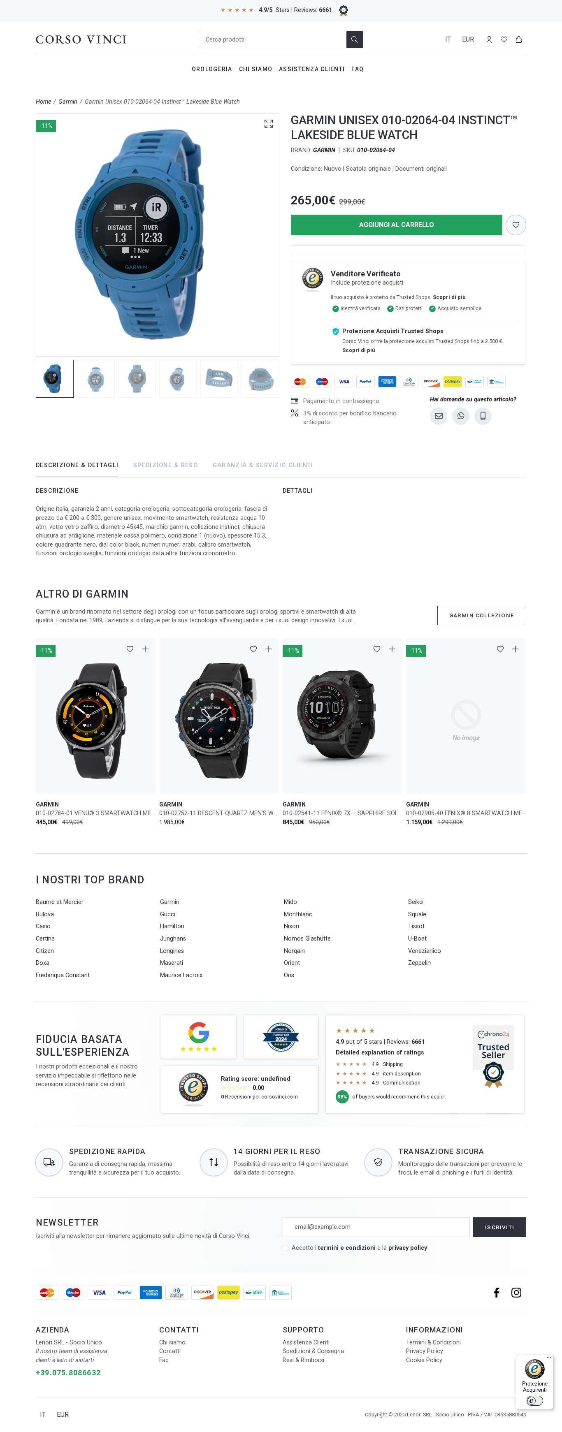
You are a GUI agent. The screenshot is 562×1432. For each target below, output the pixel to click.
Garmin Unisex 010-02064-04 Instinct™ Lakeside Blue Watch (162, 101)
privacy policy (407, 1247)
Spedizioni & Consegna (313, 1351)
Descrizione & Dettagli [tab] (77, 465)
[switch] (535, 1401)
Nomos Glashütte (307, 938)
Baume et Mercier (60, 902)
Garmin (67, 101)
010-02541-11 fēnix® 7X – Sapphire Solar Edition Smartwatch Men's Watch (343, 813)
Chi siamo (172, 1342)
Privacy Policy (424, 1351)
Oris (289, 975)
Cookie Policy (424, 1360)
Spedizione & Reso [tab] (165, 465)
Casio (43, 926)
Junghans (173, 938)
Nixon (291, 926)
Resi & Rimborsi (303, 1360)
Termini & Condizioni (433, 1342)
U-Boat (417, 938)
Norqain (294, 951)
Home (43, 101)
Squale (417, 914)
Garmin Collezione (481, 615)
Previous (32, 235)
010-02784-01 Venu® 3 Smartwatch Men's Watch (96, 813)
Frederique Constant (63, 975)
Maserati (171, 962)
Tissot (416, 926)
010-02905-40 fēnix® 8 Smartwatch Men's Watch (466, 813)
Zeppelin (419, 962)
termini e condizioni (347, 1247)
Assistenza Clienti (312, 69)
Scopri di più (449, 297)
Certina (45, 938)
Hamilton (172, 926)
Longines (172, 951)
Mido (290, 902)
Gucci (167, 914)
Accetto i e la (359, 1247)
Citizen (45, 951)
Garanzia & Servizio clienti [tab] (263, 465)
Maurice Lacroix (181, 975)
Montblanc (298, 914)
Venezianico (424, 951)
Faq (357, 69)
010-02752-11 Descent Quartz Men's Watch (219, 813)
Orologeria (212, 69)
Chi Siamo (256, 69)
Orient (292, 962)
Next (283, 235)
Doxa (42, 962)
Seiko (415, 902)
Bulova (45, 914)
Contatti (170, 1351)
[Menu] (549, 1360)
